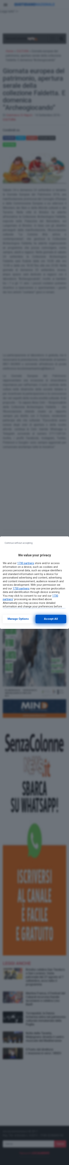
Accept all (51, 619)
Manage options (18, 619)
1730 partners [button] (25, 563)
